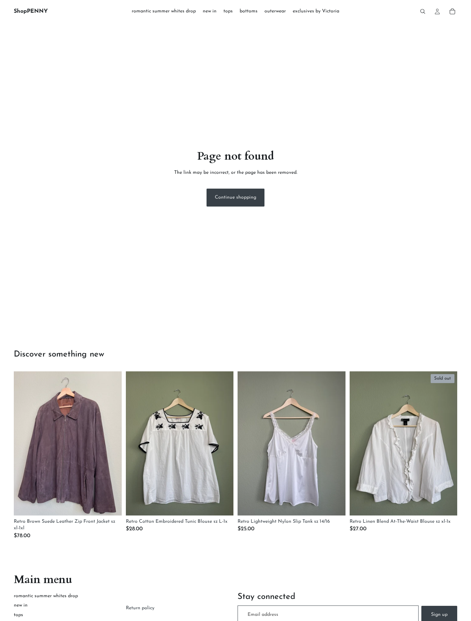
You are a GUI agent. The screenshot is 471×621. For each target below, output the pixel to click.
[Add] (111, 505)
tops (18, 615)
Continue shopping (235, 197)
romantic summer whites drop (46, 596)
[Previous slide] (24, 443)
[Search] (422, 11)
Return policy (140, 608)
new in (21, 605)
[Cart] (452, 11)
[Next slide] (111, 443)
